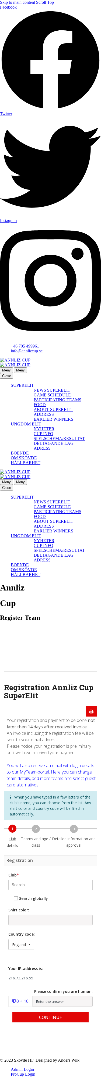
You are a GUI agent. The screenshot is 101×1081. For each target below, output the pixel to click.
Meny (6, 370)
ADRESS (42, 448)
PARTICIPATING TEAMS (57, 400)
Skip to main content (17, 2)
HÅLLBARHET (25, 462)
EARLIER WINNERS (53, 419)
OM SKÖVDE (24, 458)
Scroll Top (45, 2)
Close (6, 376)
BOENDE (20, 453)
